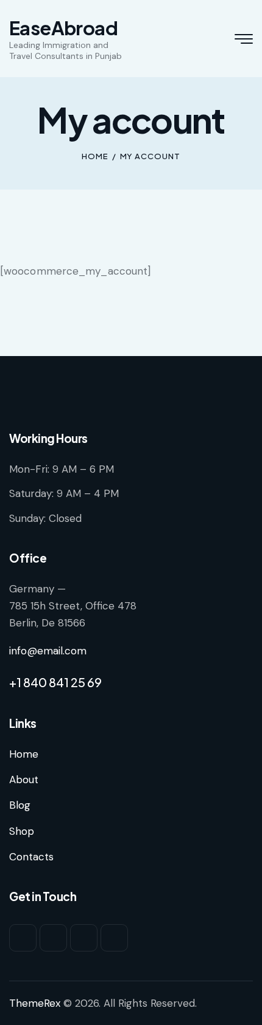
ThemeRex (34, 1003)
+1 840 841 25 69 (55, 682)
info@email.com (48, 650)
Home (95, 156)
